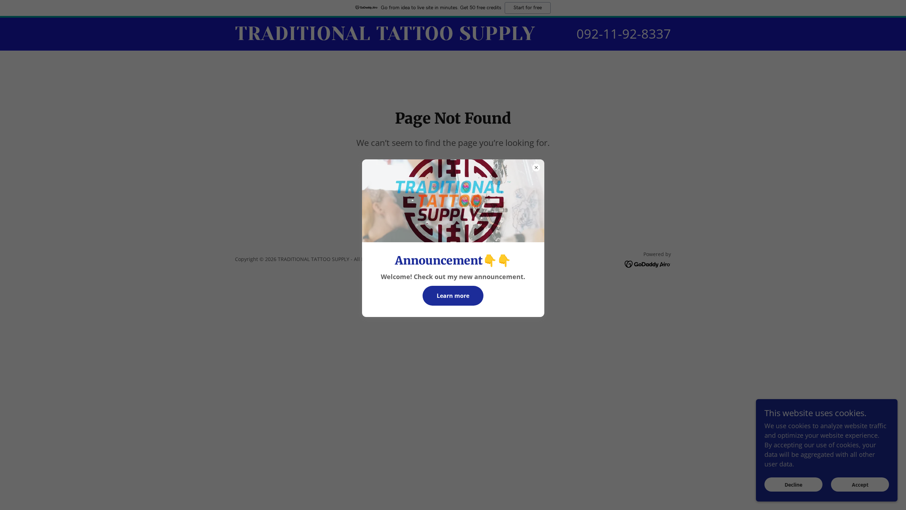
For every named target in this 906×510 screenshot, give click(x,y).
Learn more (453, 296)
